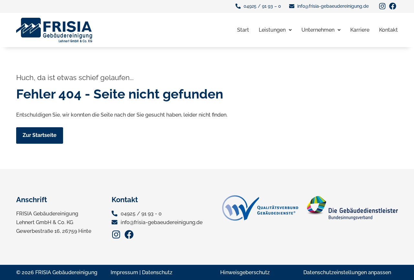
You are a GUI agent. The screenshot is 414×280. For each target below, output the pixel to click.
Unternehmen (317, 30)
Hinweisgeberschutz (245, 272)
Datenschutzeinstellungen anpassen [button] (347, 272)
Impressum (124, 272)
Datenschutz (157, 272)
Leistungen (272, 30)
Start (243, 30)
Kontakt (388, 30)
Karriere (359, 30)
